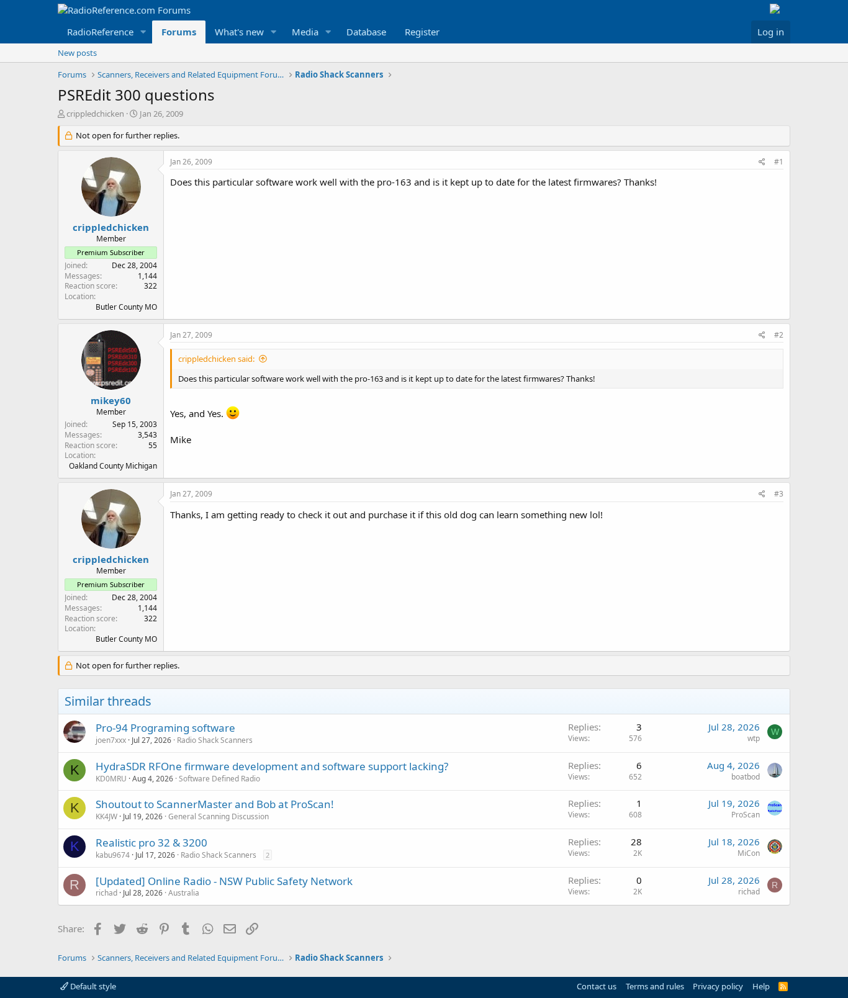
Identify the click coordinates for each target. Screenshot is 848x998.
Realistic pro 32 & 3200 (151, 842)
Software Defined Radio (219, 778)
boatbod (745, 776)
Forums (178, 31)
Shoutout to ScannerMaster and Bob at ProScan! (215, 804)
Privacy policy (718, 986)
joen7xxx (111, 740)
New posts (77, 52)
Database (366, 31)
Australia (183, 893)
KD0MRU (111, 778)
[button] (143, 31)
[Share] (762, 162)
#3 (778, 493)
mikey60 (111, 400)
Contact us (596, 986)
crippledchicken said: (216, 358)
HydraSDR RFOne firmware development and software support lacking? (272, 766)
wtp (753, 738)
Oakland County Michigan (113, 466)
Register (422, 31)
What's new (239, 31)
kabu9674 (113, 855)
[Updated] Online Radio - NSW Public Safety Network (224, 881)
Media (305, 31)
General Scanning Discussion (218, 816)
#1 (778, 161)
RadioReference (100, 31)
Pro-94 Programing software (165, 728)
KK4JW (106, 816)
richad (106, 893)
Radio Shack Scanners (215, 740)
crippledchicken (95, 113)
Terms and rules (655, 986)
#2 (778, 335)
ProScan (745, 814)
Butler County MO (126, 307)
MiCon (748, 853)
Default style (92, 986)
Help (761, 986)
